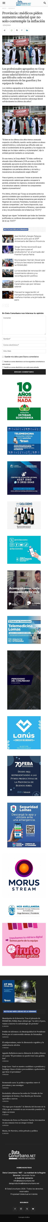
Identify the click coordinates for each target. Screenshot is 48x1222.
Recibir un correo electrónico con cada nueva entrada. (21, 367)
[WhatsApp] (11, 30)
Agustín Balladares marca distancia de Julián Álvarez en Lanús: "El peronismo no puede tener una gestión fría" (24, 1056)
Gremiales (11, 8)
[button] (3, 3)
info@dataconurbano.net (24, 1180)
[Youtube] (33, 1209)
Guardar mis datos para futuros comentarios (22, 357)
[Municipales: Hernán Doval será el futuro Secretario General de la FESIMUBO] (7, 262)
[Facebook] (22, 30)
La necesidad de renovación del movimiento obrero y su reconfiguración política (30, 273)
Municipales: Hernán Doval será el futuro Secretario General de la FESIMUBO (30, 262)
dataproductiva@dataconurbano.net (24, 1183)
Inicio (4, 8)
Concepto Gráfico (24, 1217)
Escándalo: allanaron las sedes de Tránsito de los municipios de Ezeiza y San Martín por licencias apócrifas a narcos (22, 1096)
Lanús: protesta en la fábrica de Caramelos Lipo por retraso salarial (30, 284)
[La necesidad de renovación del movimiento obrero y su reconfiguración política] (7, 273)
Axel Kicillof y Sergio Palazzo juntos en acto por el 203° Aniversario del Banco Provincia (30, 238)
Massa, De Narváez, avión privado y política (20, 1131)
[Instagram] (21, 1209)
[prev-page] (3, 305)
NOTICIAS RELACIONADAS (16, 229)
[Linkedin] (27, 30)
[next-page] (7, 305)
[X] (16, 30)
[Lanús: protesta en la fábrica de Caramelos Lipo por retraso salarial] (7, 284)
